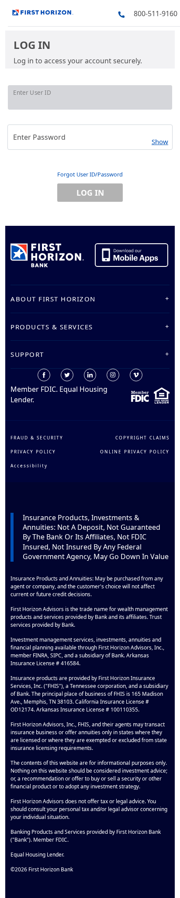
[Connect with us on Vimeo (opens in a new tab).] (136, 375)
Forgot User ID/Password (90, 174)
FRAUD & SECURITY (36, 438)
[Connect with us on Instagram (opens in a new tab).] (113, 375)
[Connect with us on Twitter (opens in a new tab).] (67, 375)
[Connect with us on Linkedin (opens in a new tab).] (90, 375)
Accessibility (29, 466)
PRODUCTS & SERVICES (51, 326)
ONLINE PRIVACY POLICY (135, 452)
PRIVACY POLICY (33, 452)
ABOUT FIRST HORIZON (53, 298)
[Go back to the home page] (42, 11)
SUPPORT (27, 354)
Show (160, 141)
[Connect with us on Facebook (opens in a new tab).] (44, 375)
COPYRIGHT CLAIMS (142, 438)
